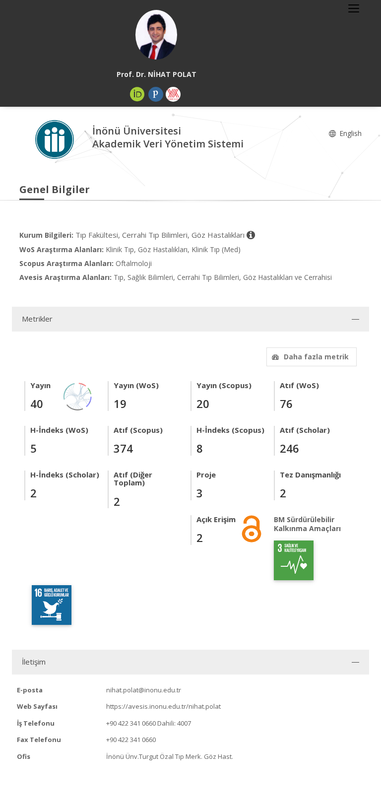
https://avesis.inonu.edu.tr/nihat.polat (163, 706)
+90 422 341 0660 (131, 723)
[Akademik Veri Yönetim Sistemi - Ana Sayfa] (55, 138)
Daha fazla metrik (316, 356)
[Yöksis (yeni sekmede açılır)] (173, 94)
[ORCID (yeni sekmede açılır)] (137, 94)
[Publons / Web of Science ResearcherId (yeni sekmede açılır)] (155, 94)
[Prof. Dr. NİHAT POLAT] (156, 35)
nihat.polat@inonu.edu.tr (143, 689)
